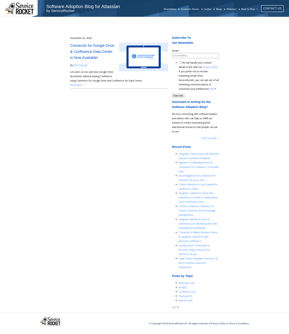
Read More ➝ (77, 85)
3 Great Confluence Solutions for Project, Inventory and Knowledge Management (197, 210)
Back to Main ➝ (249, 9)
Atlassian (187, 283)
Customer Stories (190, 9)
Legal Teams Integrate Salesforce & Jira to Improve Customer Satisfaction (198, 263)
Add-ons (185, 300)
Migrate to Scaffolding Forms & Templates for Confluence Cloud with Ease (199, 167)
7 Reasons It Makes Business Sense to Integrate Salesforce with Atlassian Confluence (198, 237)
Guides (207, 9)
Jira (183, 287)
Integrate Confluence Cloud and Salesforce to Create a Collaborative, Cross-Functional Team (198, 197)
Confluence (187, 291)
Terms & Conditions (238, 323)
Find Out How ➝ (210, 138)
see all (175, 307)
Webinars (232, 9)
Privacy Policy (210, 67)
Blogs (219, 9)
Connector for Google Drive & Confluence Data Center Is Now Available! (92, 51)
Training (185, 296)
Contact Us (272, 8)
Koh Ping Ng (80, 65)
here (212, 88)
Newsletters (170, 9)
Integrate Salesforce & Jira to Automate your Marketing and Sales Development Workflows (198, 224)
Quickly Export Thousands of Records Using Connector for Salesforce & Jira (194, 250)
